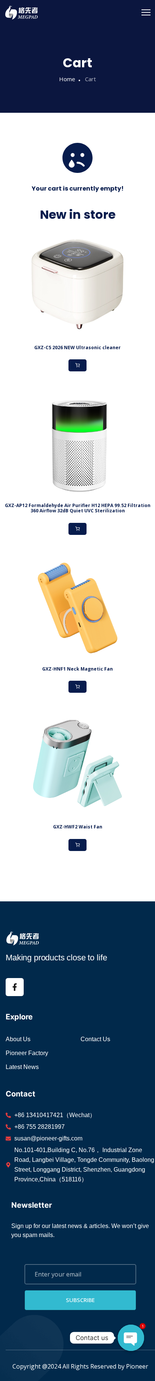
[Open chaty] (131, 1338)
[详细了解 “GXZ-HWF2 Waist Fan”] (77, 845)
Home (67, 79)
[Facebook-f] (15, 987)
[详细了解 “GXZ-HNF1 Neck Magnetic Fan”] (77, 687)
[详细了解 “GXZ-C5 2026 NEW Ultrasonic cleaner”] (77, 365)
